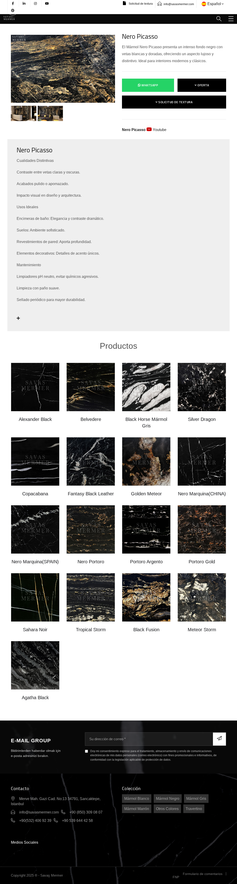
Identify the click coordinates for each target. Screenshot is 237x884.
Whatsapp (149, 85)
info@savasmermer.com (179, 4)
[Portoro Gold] (202, 529)
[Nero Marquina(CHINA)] (202, 461)
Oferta (203, 85)
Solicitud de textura (140, 3)
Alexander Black (35, 419)
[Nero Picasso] (63, 68)
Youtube (144, 130)
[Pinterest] (13, 10)
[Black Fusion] (146, 597)
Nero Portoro (91, 561)
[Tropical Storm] (90, 597)
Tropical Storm (91, 629)
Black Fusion (146, 629)
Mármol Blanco (136, 799)
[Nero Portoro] (90, 529)
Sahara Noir (35, 629)
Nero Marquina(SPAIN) (35, 561)
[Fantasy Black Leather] (90, 461)
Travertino (194, 809)
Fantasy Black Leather (91, 493)
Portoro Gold (202, 561)
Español (214, 4)
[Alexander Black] (35, 387)
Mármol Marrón (136, 809)
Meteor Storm (202, 629)
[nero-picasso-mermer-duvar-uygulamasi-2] (50, 113)
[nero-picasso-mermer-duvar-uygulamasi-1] (24, 113)
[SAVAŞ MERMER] (9, 17)
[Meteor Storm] (202, 597)
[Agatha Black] (35, 665)
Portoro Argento (146, 561)
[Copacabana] (35, 461)
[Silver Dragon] (202, 387)
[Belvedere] (90, 387)
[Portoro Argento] (146, 529)
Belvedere (91, 419)
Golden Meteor (146, 493)
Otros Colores (167, 809)
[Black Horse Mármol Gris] (146, 387)
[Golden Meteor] (146, 461)
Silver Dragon (202, 419)
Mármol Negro (167, 799)
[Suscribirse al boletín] (219, 739)
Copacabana (35, 493)
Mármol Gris (196, 799)
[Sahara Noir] (35, 597)
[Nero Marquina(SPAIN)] (35, 529)
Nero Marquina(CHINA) (202, 493)
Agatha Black (35, 697)
